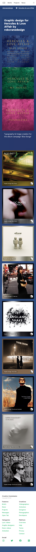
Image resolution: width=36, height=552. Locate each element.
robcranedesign (7, 8)
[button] (18, 51)
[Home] (3, 3)
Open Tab (5, 515)
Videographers (24, 504)
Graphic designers (8, 525)
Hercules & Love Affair (26, 8)
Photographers (24, 512)
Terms (21, 528)
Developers (23, 515)
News (23, 3)
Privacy (21, 531)
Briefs (10, 3)
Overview (22, 522)
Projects (16, 3)
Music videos (6, 528)
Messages (5, 512)
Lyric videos (6, 522)
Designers (22, 510)
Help (20, 525)
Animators (22, 507)
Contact (21, 533)
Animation (5, 531)
